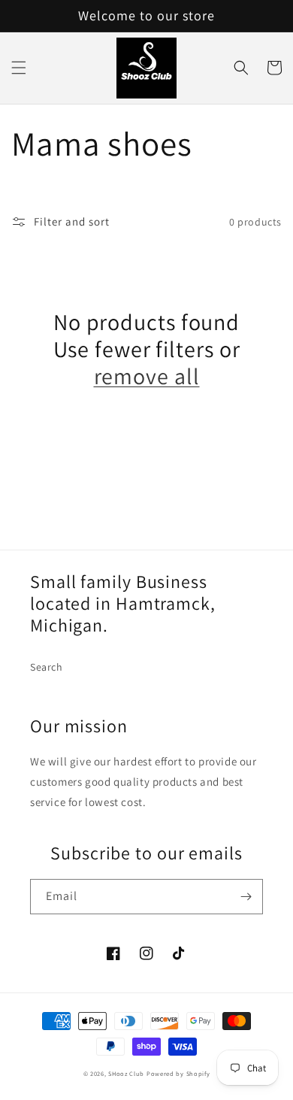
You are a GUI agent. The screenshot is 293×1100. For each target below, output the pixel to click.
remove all (147, 375)
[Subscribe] (245, 896)
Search (46, 667)
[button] (18, 67)
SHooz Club (126, 1073)
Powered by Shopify (178, 1073)
